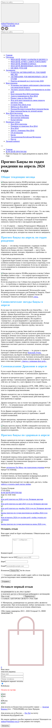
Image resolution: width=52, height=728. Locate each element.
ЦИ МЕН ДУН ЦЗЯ (19, 68)
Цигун (13, 139)
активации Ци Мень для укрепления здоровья (25, 467)
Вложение (5, 570)
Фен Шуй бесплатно (14, 113)
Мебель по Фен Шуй (19, 107)
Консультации (11, 83)
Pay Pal (27, 713)
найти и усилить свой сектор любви (16, 484)
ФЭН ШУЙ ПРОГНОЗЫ (11, 493)
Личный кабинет (13, 141)
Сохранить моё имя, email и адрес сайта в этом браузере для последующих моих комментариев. (25, 576)
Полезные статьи (13, 122)
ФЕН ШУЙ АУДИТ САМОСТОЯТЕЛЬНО (28, 62)
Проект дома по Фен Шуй (21, 98)
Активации (10, 70)
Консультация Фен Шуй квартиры (25, 94)
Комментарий (6, 553)
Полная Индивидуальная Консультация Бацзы (30, 109)
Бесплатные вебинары (20, 118)
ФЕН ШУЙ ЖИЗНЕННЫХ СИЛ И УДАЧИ (29, 66)
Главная (9, 55)
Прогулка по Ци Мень (20, 115)
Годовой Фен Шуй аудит (21, 105)
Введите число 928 (9, 557)
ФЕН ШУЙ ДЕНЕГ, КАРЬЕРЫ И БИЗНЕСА (29, 59)
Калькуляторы (16, 120)
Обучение (10, 57)
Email (3, 566)
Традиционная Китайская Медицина (26, 137)
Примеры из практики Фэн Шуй (24, 126)
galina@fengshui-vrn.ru (10, 23)
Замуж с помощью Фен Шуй (22, 130)
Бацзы (13, 135)
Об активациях (17, 133)
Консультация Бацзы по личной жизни (27, 111)
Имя (3, 562)
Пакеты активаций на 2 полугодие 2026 (27, 81)
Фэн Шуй (15, 128)
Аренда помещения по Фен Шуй (24, 96)
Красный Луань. (34, 353)
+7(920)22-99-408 (8, 26)
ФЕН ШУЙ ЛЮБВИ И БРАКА (23, 64)
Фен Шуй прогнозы (19, 124)
